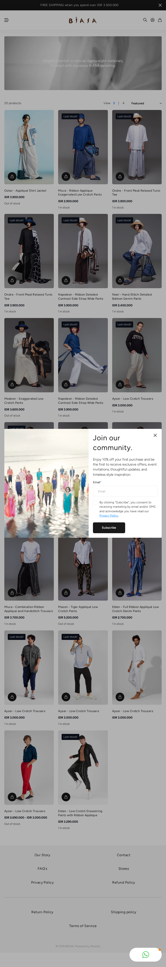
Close (155, 435)
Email (97, 482)
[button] (145, 955)
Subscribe (109, 528)
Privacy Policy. (109, 515)
